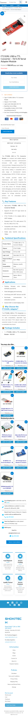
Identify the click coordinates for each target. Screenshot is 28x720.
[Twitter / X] (10, 605)
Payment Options (14, 664)
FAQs (14, 650)
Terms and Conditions (14, 676)
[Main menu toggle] (26, 2)
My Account (8, 695)
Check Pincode (7, 131)
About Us (14, 661)
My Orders (7, 701)
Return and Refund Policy (14, 684)
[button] (24, 16)
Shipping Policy (14, 681)
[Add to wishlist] (11, 349)
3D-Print (4, 5)
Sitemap (14, 687)
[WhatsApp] (21, 603)
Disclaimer (14, 673)
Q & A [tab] (14, 152)
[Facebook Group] (19, 605)
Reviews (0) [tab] (14, 146)
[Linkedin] (12, 603)
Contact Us (14, 658)
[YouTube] (8, 603)
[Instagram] (17, 603)
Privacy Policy (14, 679)
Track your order (14, 542)
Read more (20, 368)
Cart (18, 5)
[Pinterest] (15, 605)
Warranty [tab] (14, 149)
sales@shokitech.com (14, 533)
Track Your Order (10, 705)
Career (14, 655)
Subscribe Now (14, 87)
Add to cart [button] (8, 368)
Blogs (14, 653)
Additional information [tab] (14, 143)
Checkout (7, 699)
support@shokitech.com (11, 637)
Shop (11, 5)
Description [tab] (14, 139)
